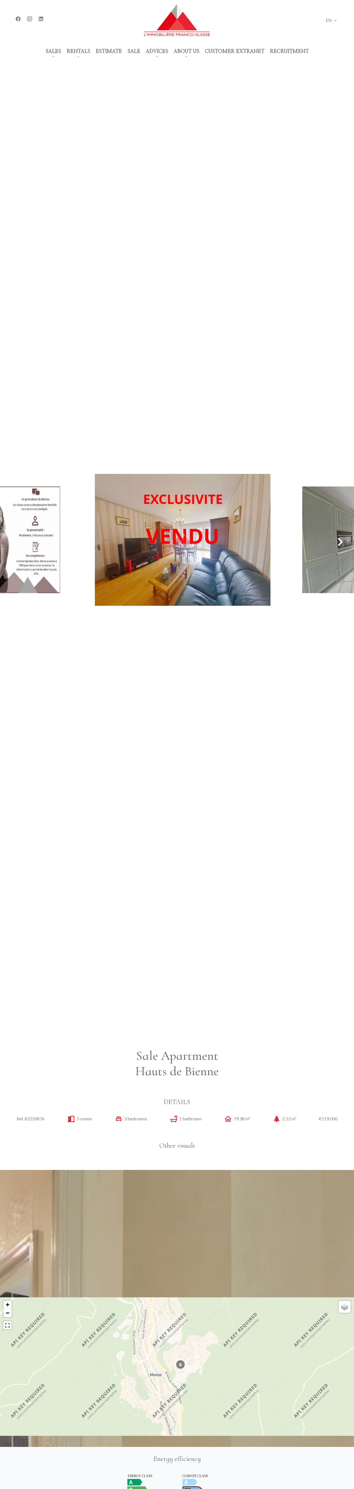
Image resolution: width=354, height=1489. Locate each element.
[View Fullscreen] (7, 1325)
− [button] (7, 1313)
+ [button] (7, 1304)
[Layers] (345, 1307)
